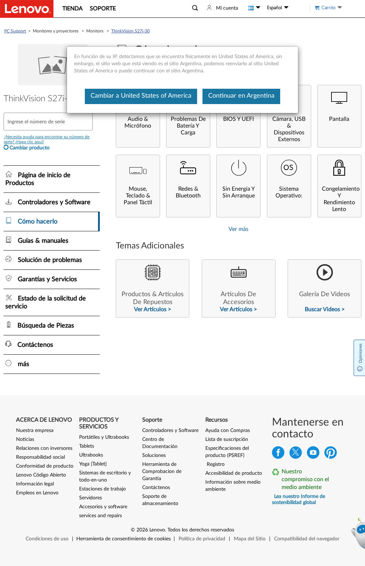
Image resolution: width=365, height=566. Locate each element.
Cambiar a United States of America (141, 96)
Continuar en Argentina (241, 96)
